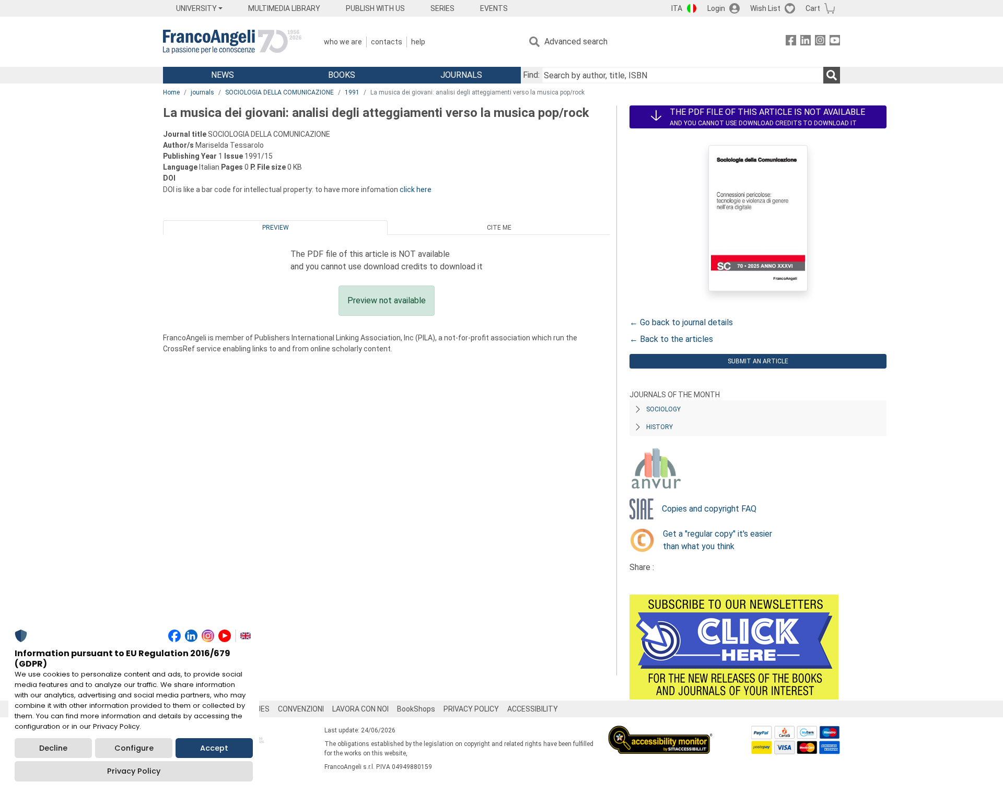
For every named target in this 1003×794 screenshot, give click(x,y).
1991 (352, 92)
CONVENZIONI (301, 709)
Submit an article (758, 361)
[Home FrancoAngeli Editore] (232, 41)
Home (171, 92)
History (659, 427)
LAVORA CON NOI (360, 709)
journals (202, 92)
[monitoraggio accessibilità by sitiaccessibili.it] (660, 732)
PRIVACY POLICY (471, 709)
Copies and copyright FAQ (709, 509)
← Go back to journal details (681, 322)
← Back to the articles (671, 339)
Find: (531, 75)
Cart (813, 8)
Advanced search (576, 41)
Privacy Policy (133, 771)
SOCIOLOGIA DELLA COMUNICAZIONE (279, 92)
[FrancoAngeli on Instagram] (820, 42)
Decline (53, 748)
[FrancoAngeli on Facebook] (791, 42)
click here (415, 189)
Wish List (765, 8)
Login (716, 8)
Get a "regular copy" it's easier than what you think (717, 540)
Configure (134, 748)
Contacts (386, 42)
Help (418, 42)
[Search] (831, 75)
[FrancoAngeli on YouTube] (835, 42)
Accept (214, 748)
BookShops (416, 709)
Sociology (663, 409)
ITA (676, 8)
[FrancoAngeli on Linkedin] (805, 42)
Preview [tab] (275, 227)
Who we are (343, 42)
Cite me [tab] (499, 227)
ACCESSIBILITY (532, 709)
